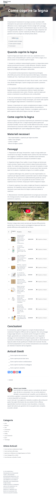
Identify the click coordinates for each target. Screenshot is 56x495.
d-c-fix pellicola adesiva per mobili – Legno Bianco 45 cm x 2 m (21, 274)
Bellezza (6, 425)
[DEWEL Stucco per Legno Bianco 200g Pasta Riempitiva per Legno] (13, 318)
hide (17, 38)
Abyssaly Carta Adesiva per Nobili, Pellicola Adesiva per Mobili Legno (21, 281)
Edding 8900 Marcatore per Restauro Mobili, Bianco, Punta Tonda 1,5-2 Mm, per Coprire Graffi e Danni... (21, 309)
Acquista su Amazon (42, 239)
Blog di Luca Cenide (7, 2)
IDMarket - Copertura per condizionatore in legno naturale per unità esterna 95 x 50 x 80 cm (21, 267)
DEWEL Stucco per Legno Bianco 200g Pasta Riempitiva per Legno (21, 317)
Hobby (6, 433)
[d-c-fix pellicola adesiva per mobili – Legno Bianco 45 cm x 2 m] (13, 275)
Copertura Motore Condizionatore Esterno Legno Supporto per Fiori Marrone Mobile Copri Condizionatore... (21, 239)
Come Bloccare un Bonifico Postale (12, 457)
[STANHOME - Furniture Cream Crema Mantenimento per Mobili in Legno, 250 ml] (13, 249)
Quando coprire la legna (15, 41)
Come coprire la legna (14, 43)
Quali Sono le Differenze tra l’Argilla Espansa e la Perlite (17, 453)
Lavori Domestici (8, 435)
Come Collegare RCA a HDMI (11, 455)
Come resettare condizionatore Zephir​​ (13, 449)
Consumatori (7, 429)
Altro (5, 423)
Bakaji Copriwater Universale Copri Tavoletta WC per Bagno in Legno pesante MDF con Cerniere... (21, 290)
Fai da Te (11, 380)
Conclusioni (11, 46)
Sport (5, 437)
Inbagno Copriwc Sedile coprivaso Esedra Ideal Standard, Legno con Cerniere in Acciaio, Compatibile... (21, 299)
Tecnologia (7, 439)
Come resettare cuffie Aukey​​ (11, 451)
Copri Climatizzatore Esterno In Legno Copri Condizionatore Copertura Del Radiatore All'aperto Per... (21, 259)
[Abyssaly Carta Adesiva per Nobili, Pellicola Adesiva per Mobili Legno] (13, 281)
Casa (5, 427)
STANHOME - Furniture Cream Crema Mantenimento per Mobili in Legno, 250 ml (21, 249)
